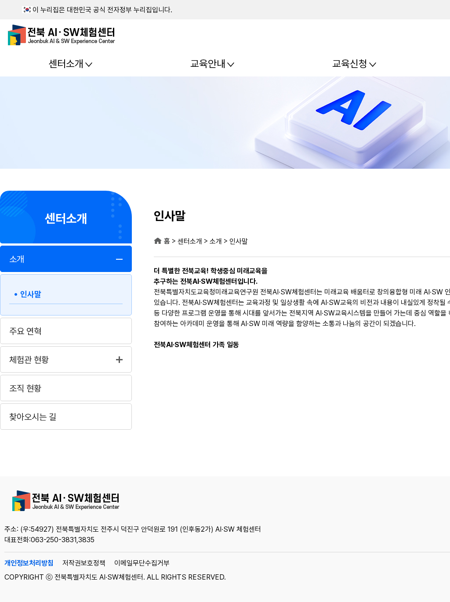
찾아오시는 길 (32, 417)
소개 (16, 259)
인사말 (30, 294)
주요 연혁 (25, 331)
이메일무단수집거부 (142, 563)
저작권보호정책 (83, 563)
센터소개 (65, 64)
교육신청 (349, 64)
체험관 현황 (29, 360)
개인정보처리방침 (29, 563)
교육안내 (207, 64)
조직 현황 (25, 388)
